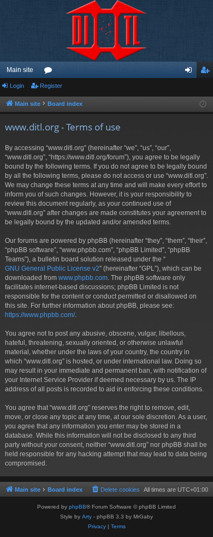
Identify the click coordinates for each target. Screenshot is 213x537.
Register (51, 85)
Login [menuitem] (191, 72)
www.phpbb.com (83, 278)
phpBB (77, 507)
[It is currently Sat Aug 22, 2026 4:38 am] (202, 104)
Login (17, 85)
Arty (87, 517)
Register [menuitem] (207, 72)
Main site (20, 70)
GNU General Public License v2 (52, 268)
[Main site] (106, 31)
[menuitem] (115, 490)
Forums (50, 72)
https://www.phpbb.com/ (40, 315)
